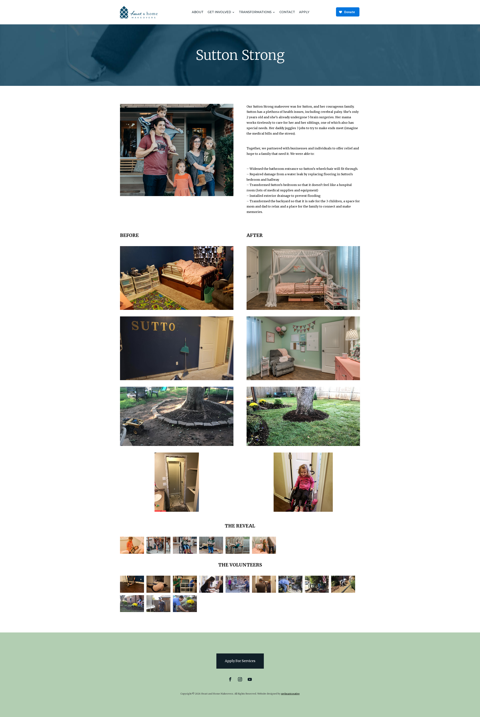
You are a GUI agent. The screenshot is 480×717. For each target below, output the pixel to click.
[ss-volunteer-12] (185, 611)
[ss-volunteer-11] (158, 611)
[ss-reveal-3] (185, 552)
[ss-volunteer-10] (132, 611)
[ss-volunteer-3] (185, 591)
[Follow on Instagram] (240, 679)
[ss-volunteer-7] (290, 591)
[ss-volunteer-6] (264, 591)
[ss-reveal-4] (211, 552)
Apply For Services (240, 661)
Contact (287, 12)
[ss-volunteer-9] (343, 591)
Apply (304, 12)
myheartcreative (290, 693)
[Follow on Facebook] (230, 679)
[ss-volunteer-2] (158, 591)
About (197, 12)
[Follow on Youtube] (250, 679)
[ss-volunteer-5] (238, 591)
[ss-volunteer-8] (317, 591)
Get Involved (219, 12)
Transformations (255, 12)
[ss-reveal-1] (132, 552)
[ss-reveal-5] (238, 552)
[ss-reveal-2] (158, 552)
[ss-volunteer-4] (211, 591)
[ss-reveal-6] (264, 552)
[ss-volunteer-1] (132, 591)
